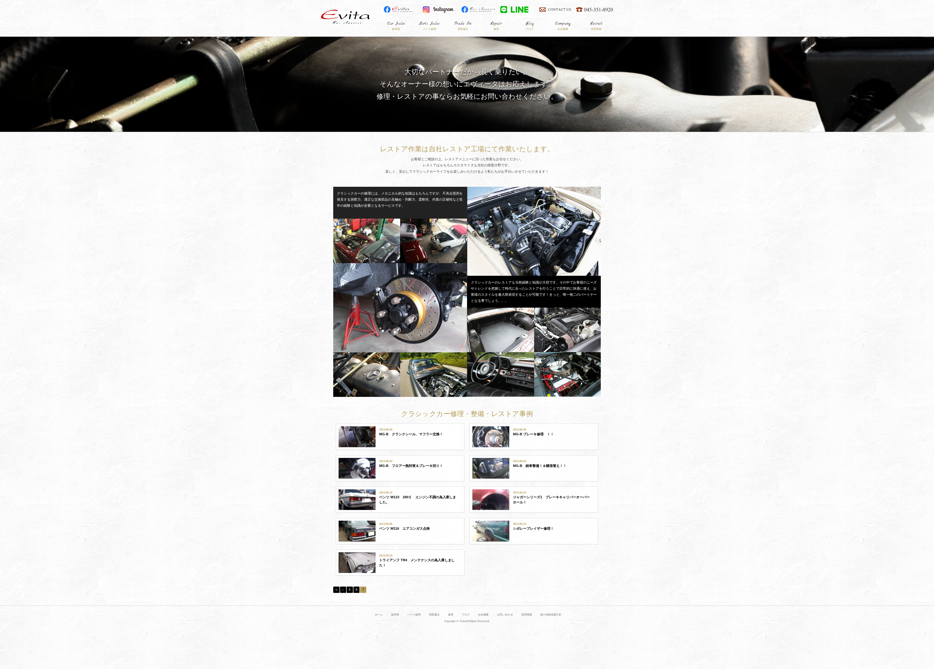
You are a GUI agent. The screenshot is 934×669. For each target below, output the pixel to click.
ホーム (379, 614)
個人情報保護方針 (551, 614)
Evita (345, 17)
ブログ (466, 614)
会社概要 (483, 614)
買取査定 (434, 614)
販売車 (395, 614)
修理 (450, 614)
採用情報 (526, 614)
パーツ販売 (414, 614)
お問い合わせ (505, 614)
